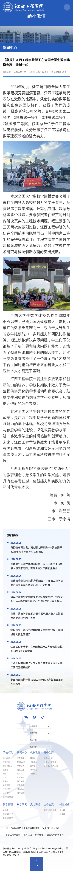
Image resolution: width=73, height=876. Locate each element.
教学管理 (8, 804)
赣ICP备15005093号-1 (42, 851)
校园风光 (6, 789)
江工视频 (20, 785)
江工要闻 (20, 758)
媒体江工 (20, 774)
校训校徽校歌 (8, 797)
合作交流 (49, 804)
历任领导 (6, 793)
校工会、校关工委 (51, 766)
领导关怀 (20, 781)
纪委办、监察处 (50, 762)
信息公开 (20, 770)
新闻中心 (22, 752)
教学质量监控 (8, 818)
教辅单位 (33, 774)
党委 (4, 774)
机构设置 (35, 752)
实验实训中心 (8, 814)
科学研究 (22, 804)
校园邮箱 (39, 834)
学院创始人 (7, 766)
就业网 (62, 814)
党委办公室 (48, 758)
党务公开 (49, 752)
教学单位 (33, 770)
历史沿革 (6, 762)
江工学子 (20, 777)
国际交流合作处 (50, 810)
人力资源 (35, 804)
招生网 (62, 810)
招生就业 (64, 804)
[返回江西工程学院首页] (23, 3)
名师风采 (6, 785)
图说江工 (20, 789)
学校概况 (8, 752)
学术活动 (20, 766)
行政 (4, 777)
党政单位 (33, 762)
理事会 (5, 770)
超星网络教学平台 (55, 834)
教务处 (5, 810)
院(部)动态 (21, 762)
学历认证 (27, 834)
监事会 (5, 781)
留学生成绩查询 (12, 834)
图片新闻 (20, 793)
